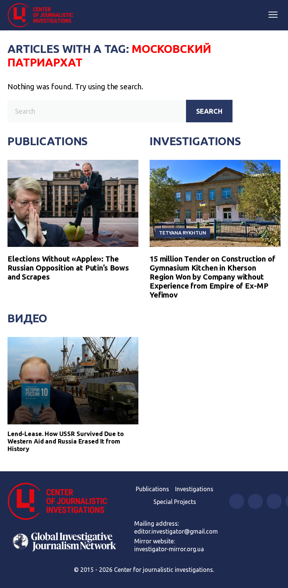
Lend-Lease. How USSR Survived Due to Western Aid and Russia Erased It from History (66, 441)
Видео (27, 318)
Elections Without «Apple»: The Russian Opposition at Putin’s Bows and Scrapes (68, 267)
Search (209, 111)
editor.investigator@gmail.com (176, 531)
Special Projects (174, 501)
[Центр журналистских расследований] (43, 15)
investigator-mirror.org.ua (169, 549)
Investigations (195, 141)
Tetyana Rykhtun (182, 233)
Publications (48, 141)
